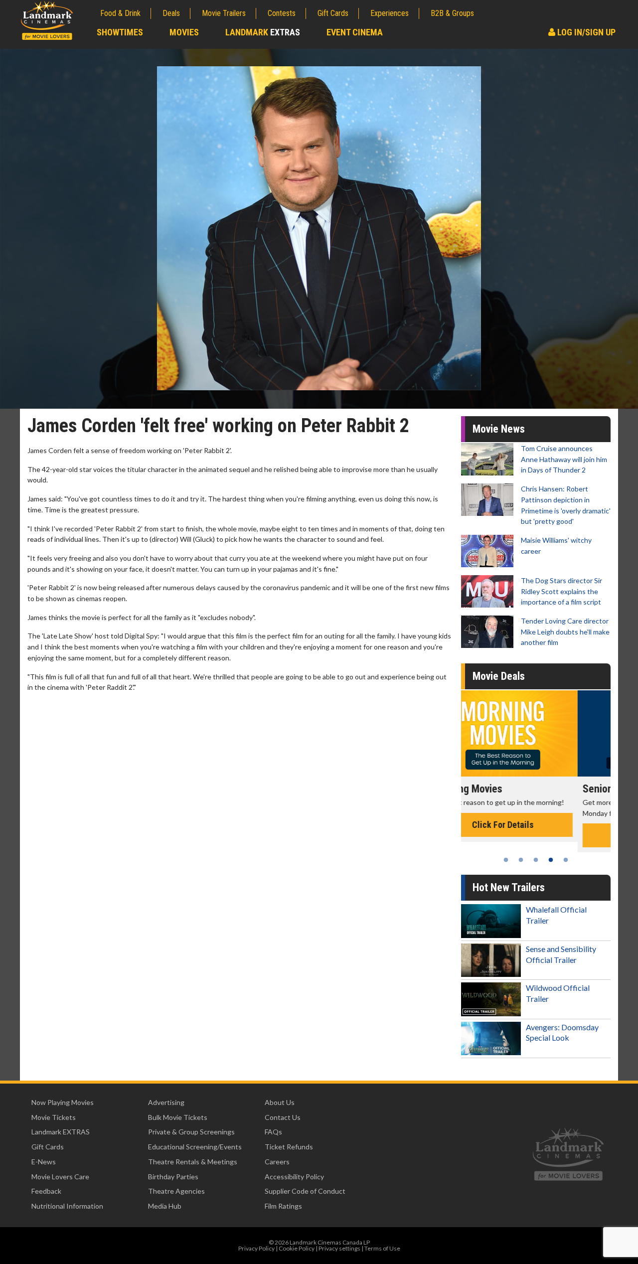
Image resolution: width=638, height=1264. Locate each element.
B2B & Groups (452, 13)
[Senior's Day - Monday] (536, 733)
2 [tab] (521, 860)
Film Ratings (283, 1206)
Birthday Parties (173, 1176)
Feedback (46, 1191)
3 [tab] (536, 860)
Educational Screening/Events (195, 1146)
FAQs (273, 1131)
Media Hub (164, 1206)
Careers (277, 1161)
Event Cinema (354, 32)
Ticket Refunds (289, 1146)
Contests (282, 13)
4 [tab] (551, 860)
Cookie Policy (297, 1248)
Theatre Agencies (176, 1191)
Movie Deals (499, 676)
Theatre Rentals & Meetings (192, 1161)
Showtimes (120, 32)
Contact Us (283, 1117)
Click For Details (536, 835)
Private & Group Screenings (191, 1131)
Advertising (166, 1102)
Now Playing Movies (62, 1102)
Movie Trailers (224, 13)
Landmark (262, 32)
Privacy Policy (256, 1248)
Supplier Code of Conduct (305, 1191)
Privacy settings (339, 1248)
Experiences (389, 13)
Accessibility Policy (294, 1176)
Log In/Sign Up (585, 32)
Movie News (499, 429)
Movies (184, 32)
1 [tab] (506, 860)
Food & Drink (120, 13)
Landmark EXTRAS (60, 1131)
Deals (171, 13)
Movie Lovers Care (60, 1176)
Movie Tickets (53, 1117)
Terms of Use (382, 1248)
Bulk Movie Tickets (177, 1117)
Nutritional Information (67, 1206)
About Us (280, 1102)
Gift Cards (333, 13)
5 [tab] (566, 860)
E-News (43, 1161)
